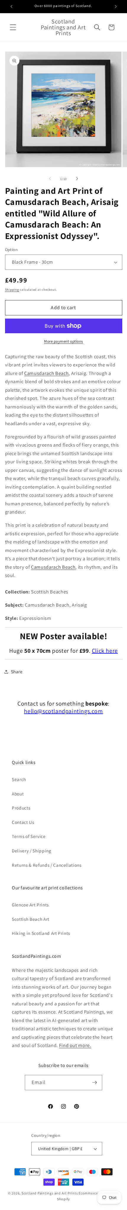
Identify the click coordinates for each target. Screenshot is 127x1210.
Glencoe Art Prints (30, 905)
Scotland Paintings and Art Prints (50, 1193)
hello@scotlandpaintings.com (63, 711)
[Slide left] (49, 178)
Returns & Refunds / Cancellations (47, 865)
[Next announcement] (115, 6)
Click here (105, 650)
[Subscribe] (94, 1082)
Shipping (12, 289)
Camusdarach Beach (46, 373)
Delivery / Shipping (31, 851)
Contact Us (23, 822)
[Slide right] (77, 178)
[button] (13, 27)
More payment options (63, 341)
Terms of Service (29, 836)
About (18, 794)
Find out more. (75, 1045)
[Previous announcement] (11, 6)
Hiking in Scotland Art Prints (41, 933)
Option (11, 249)
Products (21, 808)
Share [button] (17, 671)
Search (19, 779)
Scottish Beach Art (30, 919)
